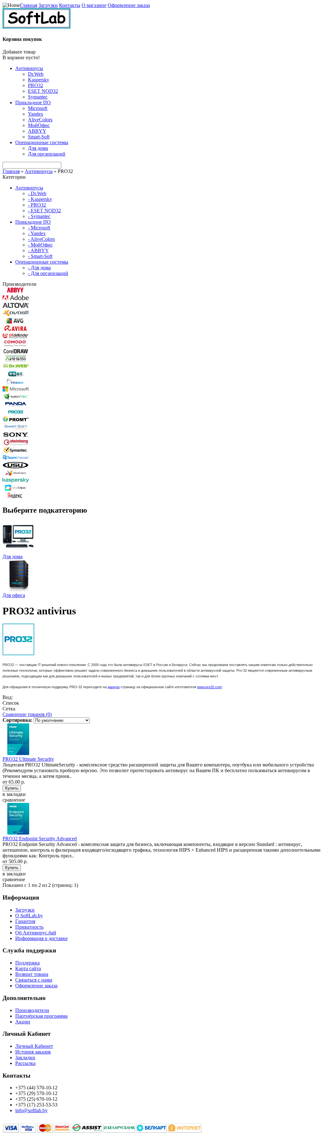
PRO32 (35, 85)
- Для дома (39, 267)
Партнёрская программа (41, 1016)
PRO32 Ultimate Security (28, 759)
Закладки (25, 1057)
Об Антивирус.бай (35, 932)
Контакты (69, 5)
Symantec (38, 96)
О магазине (94, 5)
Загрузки (48, 5)
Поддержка (27, 962)
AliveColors (40, 119)
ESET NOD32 (43, 91)
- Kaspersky (40, 199)
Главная (28, 5)
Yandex (35, 114)
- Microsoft (39, 227)
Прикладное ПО (33, 102)
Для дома (38, 148)
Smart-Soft (39, 136)
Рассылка (25, 1063)
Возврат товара (31, 974)
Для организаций (46, 154)
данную (114, 687)
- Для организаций (48, 273)
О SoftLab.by (29, 915)
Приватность (29, 927)
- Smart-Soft (40, 256)
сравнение (14, 800)
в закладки (14, 794)
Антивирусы (29, 68)
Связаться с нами (33, 980)
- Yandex (37, 233)
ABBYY (37, 131)
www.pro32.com (209, 687)
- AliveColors (41, 239)
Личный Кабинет (34, 1046)
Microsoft (37, 108)
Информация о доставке (41, 938)
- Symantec (39, 216)
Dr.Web (35, 74)
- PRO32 (37, 205)
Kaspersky (38, 79)
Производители (32, 1010)
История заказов (33, 1051)
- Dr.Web (37, 193)
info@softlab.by (31, 1110)
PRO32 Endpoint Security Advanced (40, 838)
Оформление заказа (129, 5)
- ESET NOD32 (44, 210)
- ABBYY (38, 250)
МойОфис (39, 125)
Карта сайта (28, 968)
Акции (22, 1021)
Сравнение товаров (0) (27, 714)
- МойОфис (40, 244)
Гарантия (25, 921)
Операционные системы (41, 142)
